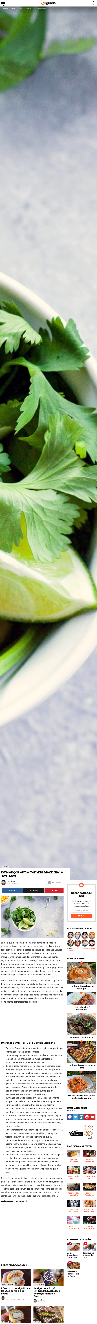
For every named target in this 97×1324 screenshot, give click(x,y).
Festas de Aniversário (74, 1227)
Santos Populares (89, 1194)
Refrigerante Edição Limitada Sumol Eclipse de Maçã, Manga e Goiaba (46, 1292)
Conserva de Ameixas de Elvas (88, 1255)
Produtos (39, 1284)
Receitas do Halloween (73, 1210)
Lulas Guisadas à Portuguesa (81, 1008)
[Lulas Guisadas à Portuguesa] (81, 998)
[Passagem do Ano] (89, 1170)
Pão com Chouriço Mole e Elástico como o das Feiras (16, 1291)
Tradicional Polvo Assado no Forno (81, 1066)
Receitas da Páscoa (73, 1177)
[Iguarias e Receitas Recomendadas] (73, 1153)
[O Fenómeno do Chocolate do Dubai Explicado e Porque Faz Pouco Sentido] (48, 1314)
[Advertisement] (32, 1022)
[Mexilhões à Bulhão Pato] (81, 1024)
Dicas (37, 1322)
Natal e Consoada (89, 1160)
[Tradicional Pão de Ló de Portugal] (81, 973)
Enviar (81, 916)
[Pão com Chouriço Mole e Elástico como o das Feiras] (16, 1277)
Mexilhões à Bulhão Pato (81, 1037)
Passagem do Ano (89, 1177)
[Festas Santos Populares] (89, 1187)
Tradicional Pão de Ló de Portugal (81, 987)
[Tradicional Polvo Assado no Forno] (81, 1052)
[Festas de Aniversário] (73, 1220)
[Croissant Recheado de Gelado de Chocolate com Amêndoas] (16, 1314)
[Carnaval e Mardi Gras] (89, 1203)
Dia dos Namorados (89, 1227)
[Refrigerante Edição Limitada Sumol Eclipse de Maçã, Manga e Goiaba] (48, 1277)
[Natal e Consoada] (89, 1153)
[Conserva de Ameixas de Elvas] (89, 1247)
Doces (5, 1322)
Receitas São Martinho (73, 1194)
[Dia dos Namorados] (89, 1220)
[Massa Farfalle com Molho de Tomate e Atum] (81, 1082)
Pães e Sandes (8, 1284)
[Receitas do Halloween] (73, 1203)
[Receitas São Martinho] (73, 1187)
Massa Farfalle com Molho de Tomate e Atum (81, 1096)
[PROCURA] (94, 3)
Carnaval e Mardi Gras (89, 1210)
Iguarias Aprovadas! (73, 1160)
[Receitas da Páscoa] (73, 1170)
